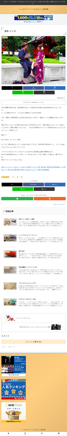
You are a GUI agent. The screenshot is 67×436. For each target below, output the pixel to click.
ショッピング (6, 177)
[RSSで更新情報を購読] (50, 198)
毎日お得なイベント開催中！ (33, 21)
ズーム (13, 177)
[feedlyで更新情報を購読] (17, 198)
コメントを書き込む (33, 342)
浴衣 (22, 177)
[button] (44, 92)
